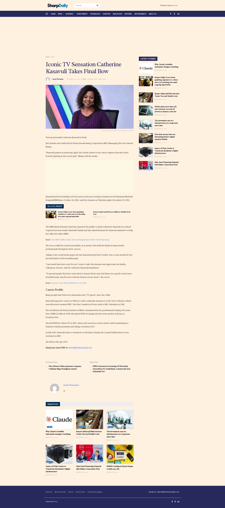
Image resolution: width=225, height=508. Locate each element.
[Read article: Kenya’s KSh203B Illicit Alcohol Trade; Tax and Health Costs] (89, 419)
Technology (95, 14)
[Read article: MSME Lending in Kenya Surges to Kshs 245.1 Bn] (120, 454)
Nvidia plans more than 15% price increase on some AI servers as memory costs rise (166, 109)
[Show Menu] (47, 14)
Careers (70, 492)
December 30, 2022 (73, 79)
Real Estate (117, 14)
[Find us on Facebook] (170, 14)
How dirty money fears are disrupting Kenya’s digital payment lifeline (165, 136)
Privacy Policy (80, 492)
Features (128, 14)
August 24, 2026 (113, 440)
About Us (152, 14)
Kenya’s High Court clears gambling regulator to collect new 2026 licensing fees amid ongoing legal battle (71, 214)
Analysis (81, 427)
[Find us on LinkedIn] (178, 14)
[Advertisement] (112, 36)
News (60, 14)
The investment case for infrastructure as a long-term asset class (118, 434)
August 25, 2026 (64, 219)
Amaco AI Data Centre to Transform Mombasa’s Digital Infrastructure (58, 469)
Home (53, 14)
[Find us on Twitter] (174, 14)
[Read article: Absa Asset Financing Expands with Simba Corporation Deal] (89, 454)
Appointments (140, 14)
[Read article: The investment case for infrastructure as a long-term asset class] (120, 419)
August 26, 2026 (52, 437)
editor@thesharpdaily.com (80, 347)
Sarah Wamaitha (58, 79)
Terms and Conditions (95, 492)
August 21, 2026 (52, 475)
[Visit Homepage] (57, 5)
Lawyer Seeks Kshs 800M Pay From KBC (69, 283)
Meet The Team (60, 492)
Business (69, 14)
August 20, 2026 (99, 217)
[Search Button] (98, 5)
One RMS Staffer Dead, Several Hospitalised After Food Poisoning (80, 239)
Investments (82, 14)
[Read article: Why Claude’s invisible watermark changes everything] (59, 419)
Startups (106, 14)
